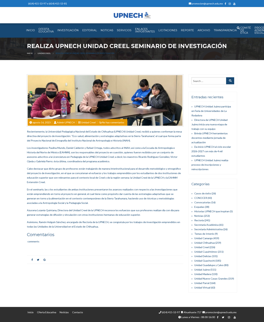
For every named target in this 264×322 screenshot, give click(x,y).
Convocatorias (202, 202)
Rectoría (199, 220)
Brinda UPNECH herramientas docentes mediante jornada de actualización (209, 138)
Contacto (77, 312)
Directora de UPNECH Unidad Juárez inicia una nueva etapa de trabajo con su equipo (209, 124)
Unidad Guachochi (204, 260)
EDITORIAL (89, 30)
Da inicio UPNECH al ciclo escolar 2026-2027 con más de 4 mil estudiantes (211, 151)
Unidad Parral (201, 283)
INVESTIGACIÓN (68, 30)
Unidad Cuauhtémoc (205, 251)
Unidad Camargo (203, 238)
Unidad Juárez (202, 269)
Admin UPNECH (66, 122)
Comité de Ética (245, 30)
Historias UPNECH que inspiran (211, 211)
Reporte (187, 30)
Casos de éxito (202, 193)
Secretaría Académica (206, 224)
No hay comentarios (113, 122)
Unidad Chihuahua (204, 242)
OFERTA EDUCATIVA (46, 30)
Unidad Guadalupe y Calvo (209, 265)
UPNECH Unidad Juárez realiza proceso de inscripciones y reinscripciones (209, 165)
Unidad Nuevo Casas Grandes (211, 278)
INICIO (30, 30)
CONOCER (200, 197)
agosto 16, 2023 (42, 122)
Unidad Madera (202, 274)
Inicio (30, 53)
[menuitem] (30, 30)
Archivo (204, 30)
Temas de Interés (204, 233)
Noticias (198, 215)
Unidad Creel (44, 53)
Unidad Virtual (202, 287)
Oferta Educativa (46, 312)
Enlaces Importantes (145, 30)
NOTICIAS (107, 30)
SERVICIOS (124, 30)
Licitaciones (167, 30)
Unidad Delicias (202, 256)
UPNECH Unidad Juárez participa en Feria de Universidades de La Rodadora (211, 111)
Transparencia (225, 30)
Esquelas (199, 206)
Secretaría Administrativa (208, 229)
